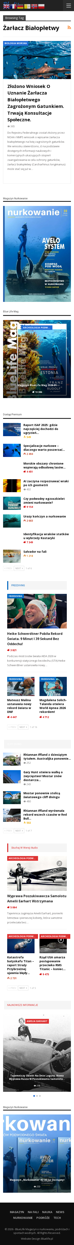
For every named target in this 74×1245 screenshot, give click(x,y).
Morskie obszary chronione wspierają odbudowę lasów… (44, 465)
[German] (20, 6)
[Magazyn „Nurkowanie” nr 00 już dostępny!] (37, 1153)
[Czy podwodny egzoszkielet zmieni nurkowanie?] (12, 503)
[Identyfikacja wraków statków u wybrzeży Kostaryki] (12, 538)
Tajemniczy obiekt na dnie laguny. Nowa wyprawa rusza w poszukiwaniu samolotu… (37, 1077)
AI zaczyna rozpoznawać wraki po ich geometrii (46, 483)
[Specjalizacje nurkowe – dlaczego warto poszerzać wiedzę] (12, 450)
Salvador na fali (34, 552)
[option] (37, 359)
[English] (6, 6)
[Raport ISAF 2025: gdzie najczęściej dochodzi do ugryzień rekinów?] (12, 429)
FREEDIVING (15, 596)
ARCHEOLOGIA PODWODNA (23, 858)
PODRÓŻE (43, 1218)
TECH (57, 1218)
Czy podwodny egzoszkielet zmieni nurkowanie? (44, 501)
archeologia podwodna (37, 327)
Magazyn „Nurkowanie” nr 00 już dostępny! (37, 1179)
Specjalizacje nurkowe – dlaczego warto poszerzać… (44, 448)
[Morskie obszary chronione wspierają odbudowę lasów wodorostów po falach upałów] (12, 468)
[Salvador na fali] (12, 556)
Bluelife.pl (47, 1238)
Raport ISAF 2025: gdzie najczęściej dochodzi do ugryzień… (40, 429)
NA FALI (33, 1212)
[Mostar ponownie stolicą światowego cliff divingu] (12, 797)
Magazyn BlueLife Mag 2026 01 (37, 385)
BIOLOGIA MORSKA (16, 43)
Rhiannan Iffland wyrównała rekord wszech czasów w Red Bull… (45, 814)
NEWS (60, 1212)
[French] (13, 6)
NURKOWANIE (23, 1218)
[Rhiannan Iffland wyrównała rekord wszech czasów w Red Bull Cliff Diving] (12, 815)
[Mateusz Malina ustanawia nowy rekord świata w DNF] (21, 686)
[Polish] (41, 6)
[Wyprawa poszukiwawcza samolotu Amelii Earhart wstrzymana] (37, 873)
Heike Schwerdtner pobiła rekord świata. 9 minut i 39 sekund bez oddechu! (34, 638)
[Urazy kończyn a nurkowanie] (12, 521)
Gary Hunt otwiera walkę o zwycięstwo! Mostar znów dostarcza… (43, 776)
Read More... (17, 176)
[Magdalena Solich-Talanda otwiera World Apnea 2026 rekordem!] (53, 686)
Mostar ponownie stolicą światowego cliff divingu (41, 795)
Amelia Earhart (37, 1021)
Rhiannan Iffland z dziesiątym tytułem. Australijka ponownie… (47, 756)
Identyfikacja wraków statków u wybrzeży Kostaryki (46, 536)
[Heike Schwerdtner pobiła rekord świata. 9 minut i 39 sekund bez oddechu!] (37, 611)
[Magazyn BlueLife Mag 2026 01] (37, 359)
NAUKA (47, 1212)
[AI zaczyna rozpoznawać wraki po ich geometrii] (12, 485)
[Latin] (27, 6)
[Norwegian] (34, 6)
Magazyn (17, 1212)
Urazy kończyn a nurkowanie (44, 516)
